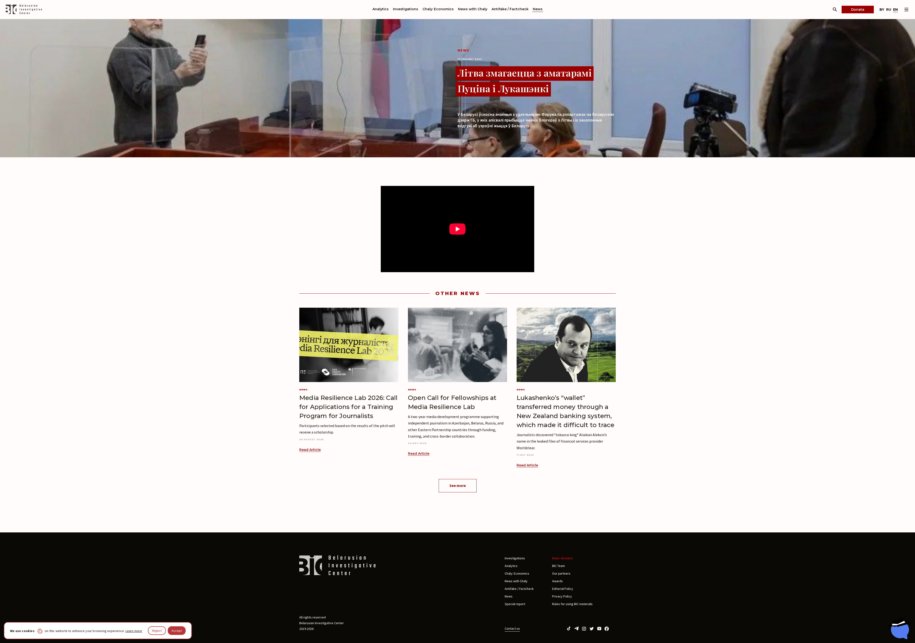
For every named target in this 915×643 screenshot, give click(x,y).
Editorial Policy (562, 589)
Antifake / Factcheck (510, 9)
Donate (857, 9)
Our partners (561, 573)
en (895, 9)
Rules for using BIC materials (572, 604)
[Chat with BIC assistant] (899, 628)
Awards (557, 581)
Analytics (380, 9)
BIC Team (558, 566)
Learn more (134, 631)
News (538, 9)
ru (888, 9)
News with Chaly (472, 9)
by (881, 9)
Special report (515, 604)
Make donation (562, 558)
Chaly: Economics (438, 9)
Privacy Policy (562, 596)
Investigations (405, 9)
